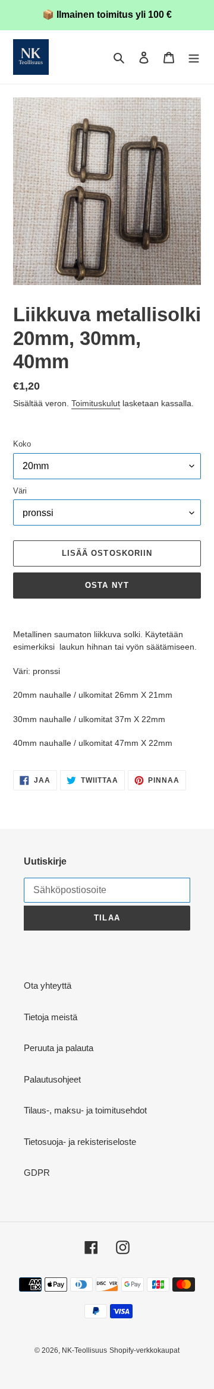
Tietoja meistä (50, 1017)
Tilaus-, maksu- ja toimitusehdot (85, 1110)
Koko (22, 443)
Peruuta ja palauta (58, 1048)
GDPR (37, 1172)
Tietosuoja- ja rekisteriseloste (80, 1142)
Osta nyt (106, 585)
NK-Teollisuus (84, 1350)
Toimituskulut (95, 403)
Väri (20, 490)
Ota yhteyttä (47, 985)
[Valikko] (193, 57)
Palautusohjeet (52, 1079)
